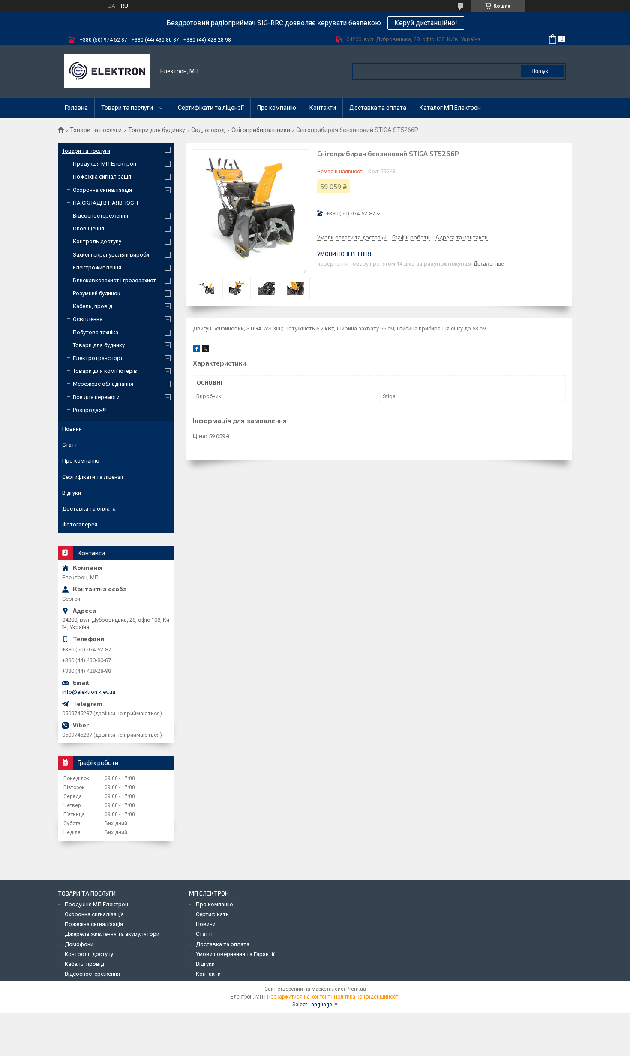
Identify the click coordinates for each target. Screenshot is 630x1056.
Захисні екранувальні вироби (111, 254)
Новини (72, 429)
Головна (76, 107)
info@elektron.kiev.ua (88, 692)
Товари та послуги (127, 107)
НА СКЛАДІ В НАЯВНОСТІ (105, 203)
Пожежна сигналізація (102, 176)
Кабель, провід (92, 306)
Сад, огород (208, 130)
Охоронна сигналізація (102, 190)
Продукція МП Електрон (104, 163)
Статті (70, 445)
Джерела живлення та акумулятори (112, 934)
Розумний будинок (96, 293)
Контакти (322, 107)
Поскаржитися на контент (298, 997)
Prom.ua (356, 989)
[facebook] (196, 350)
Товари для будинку (156, 130)
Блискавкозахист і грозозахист (114, 280)
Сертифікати (212, 914)
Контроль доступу (97, 241)
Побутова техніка (95, 332)
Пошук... (542, 71)
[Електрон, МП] (107, 71)
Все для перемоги (96, 397)
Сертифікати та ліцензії (211, 107)
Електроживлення (97, 267)
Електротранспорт (98, 358)
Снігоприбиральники (260, 130)
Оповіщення (88, 228)
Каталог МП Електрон (450, 107)
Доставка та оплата (377, 107)
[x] (205, 350)
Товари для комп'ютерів (105, 371)
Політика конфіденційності (366, 997)
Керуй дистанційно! (425, 23)
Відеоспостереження (100, 215)
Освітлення (87, 319)
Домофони (79, 944)
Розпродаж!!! (90, 410)
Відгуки (71, 493)
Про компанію (276, 107)
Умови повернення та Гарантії (235, 954)
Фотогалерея (79, 524)
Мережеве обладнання (103, 384)
